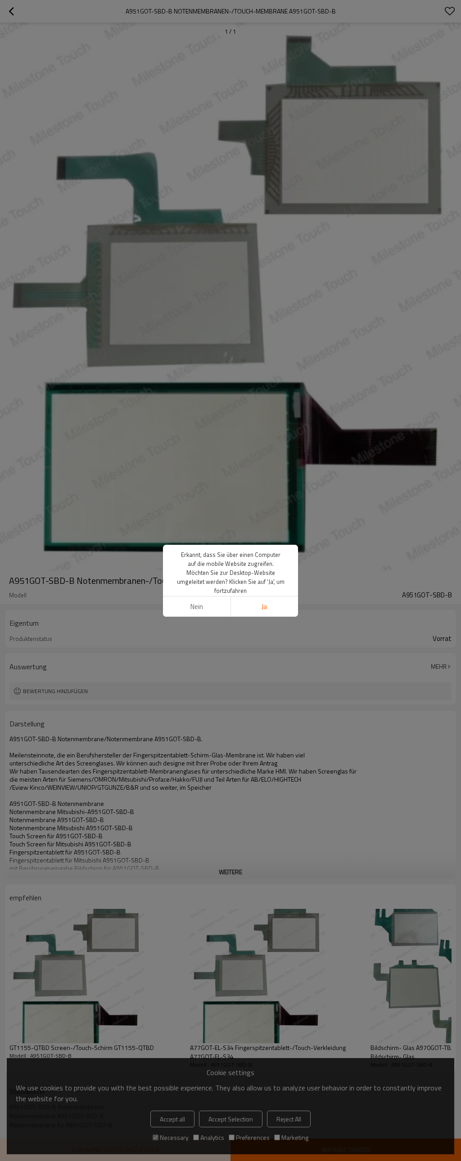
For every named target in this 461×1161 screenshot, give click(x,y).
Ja (264, 606)
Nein (196, 606)
